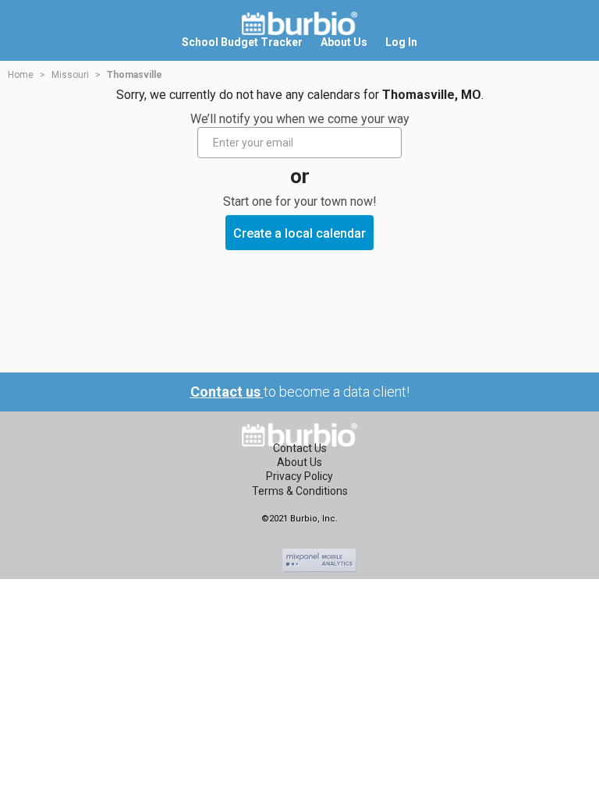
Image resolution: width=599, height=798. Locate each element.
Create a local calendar (299, 233)
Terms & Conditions (300, 491)
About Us (299, 462)
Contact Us (300, 448)
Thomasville (134, 74)
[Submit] (388, 143)
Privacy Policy (299, 476)
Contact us (227, 391)
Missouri (70, 74)
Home (21, 74)
